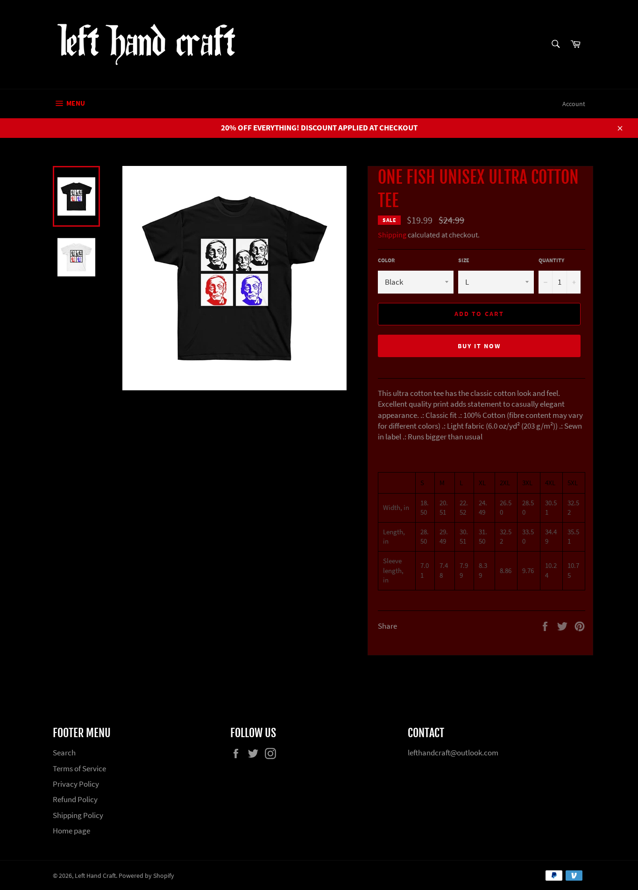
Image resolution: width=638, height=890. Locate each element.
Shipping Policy (78, 815)
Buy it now (479, 346)
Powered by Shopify (146, 876)
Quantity (551, 260)
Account (573, 104)
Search (64, 752)
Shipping (392, 234)
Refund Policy (75, 799)
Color (386, 260)
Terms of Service (79, 768)
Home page (71, 830)
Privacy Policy (76, 784)
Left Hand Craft (95, 876)
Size (463, 260)
